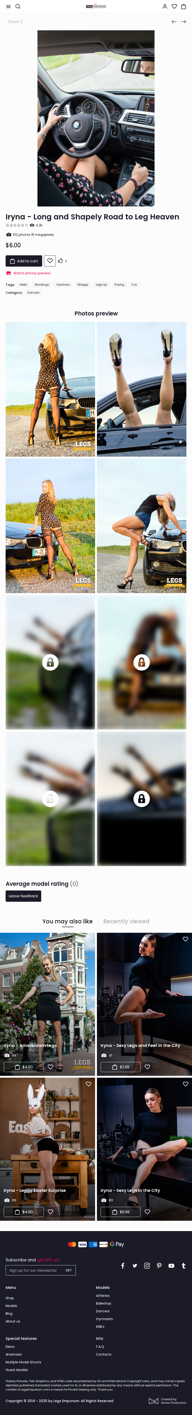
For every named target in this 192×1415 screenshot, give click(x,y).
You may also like (67, 921)
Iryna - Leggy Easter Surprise (35, 1190)
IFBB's (100, 1326)
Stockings (42, 285)
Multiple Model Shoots (23, 1362)
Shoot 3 (15, 21)
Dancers (33, 293)
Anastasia (14, 1354)
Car (134, 285)
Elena (10, 1346)
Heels (23, 285)
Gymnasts (104, 1319)
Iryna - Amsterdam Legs (30, 1045)
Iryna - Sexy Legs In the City (130, 1190)
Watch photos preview (31, 273)
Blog (9, 1313)
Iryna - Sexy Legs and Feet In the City (140, 1045)
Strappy (83, 285)
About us (13, 1321)
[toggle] (8, 6)
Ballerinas (103, 1303)
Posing (119, 285)
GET (69, 1270)
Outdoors (63, 285)
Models (11, 1305)
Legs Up (101, 285)
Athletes (103, 1295)
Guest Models (17, 1370)
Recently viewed (126, 921)
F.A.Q (100, 1346)
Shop (10, 1298)
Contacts (103, 1354)
